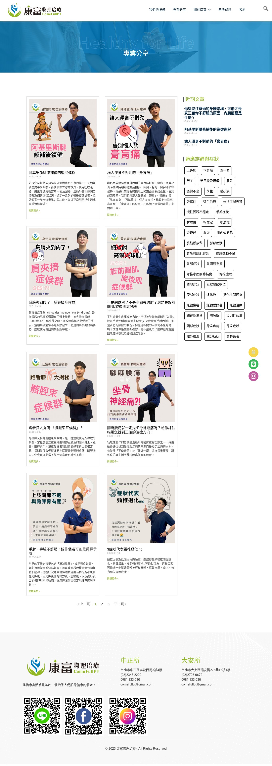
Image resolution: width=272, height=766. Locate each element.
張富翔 (191, 201)
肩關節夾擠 (214, 263)
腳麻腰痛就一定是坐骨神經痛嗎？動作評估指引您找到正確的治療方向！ (141, 430)
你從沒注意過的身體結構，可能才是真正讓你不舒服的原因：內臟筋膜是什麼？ (213, 113)
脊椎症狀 (225, 274)
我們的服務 (157, 9)
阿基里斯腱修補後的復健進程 (52, 173)
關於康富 (200, 9)
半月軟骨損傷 (209, 181)
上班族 (191, 170)
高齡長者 (232, 336)
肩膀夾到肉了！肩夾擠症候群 (52, 303)
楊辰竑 (225, 222)
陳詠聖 (214, 315)
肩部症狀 (193, 263)
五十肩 (225, 170)
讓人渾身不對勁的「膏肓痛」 (130, 173)
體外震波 (193, 336)
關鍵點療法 (195, 315)
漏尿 (206, 232)
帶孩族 (225, 191)
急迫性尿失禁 (232, 201)
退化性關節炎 (232, 295)
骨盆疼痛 (212, 326)
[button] (253, 376)
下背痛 (208, 170)
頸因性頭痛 (234, 315)
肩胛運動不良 (225, 253)
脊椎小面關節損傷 (199, 274)
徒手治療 (209, 201)
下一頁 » (120, 604)
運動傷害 (193, 305)
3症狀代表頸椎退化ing (125, 549)
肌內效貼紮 (225, 232)
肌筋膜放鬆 (195, 243)
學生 (209, 191)
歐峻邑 (191, 232)
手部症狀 (222, 212)
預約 (242, 9)
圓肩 (229, 181)
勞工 (190, 181)
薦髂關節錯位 (216, 284)
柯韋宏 (208, 222)
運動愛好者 (214, 305)
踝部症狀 (193, 295)
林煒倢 (191, 222)
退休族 (211, 295)
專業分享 (179, 9)
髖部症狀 (212, 336)
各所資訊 (224, 9)
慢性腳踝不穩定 (198, 212)
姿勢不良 (193, 191)
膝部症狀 (193, 284)
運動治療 (236, 305)
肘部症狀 (216, 243)
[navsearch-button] (264, 10)
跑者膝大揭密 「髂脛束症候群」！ (56, 428)
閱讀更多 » (34, 210)
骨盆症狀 (232, 326)
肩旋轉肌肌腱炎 (198, 253)
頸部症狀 (193, 326)
